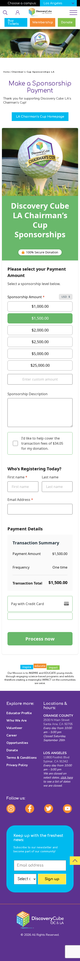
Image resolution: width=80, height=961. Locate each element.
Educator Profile (19, 713)
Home (6, 71)
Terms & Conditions (21, 758)
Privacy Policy (17, 765)
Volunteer (14, 728)
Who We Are (16, 720)
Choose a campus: (22, 3)
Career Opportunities (17, 739)
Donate (12, 750)
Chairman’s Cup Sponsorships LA (33, 71)
